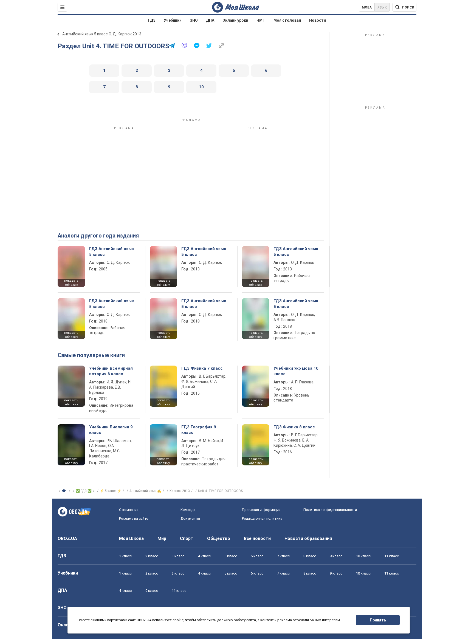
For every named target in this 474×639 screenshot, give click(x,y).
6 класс (257, 556)
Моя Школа (131, 538)
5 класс (230, 556)
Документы (190, 518)
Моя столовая (287, 20)
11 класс (391, 556)
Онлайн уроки (235, 20)
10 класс (363, 556)
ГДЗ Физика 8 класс (294, 427)
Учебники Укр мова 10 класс (295, 371)
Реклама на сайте (133, 518)
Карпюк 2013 (180, 491)
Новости (317, 20)
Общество (218, 538)
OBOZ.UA (67, 538)
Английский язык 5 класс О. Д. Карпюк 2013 (101, 34)
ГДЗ (152, 20)
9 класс (336, 556)
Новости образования (308, 538)
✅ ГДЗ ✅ (84, 491)
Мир (161, 538)
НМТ (260, 20)
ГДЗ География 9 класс (198, 430)
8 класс (309, 556)
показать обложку (71, 283)
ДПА (210, 20)
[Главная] (64, 491)
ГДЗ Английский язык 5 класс (111, 251)
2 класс (151, 556)
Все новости (257, 538)
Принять (378, 620)
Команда (187, 510)
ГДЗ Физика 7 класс (202, 368)
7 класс (283, 556)
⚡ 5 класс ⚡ (110, 491)
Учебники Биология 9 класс (111, 430)
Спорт (186, 538)
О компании (129, 510)
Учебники (173, 20)
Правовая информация (261, 510)
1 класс (125, 556)
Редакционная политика (262, 518)
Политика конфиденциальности (330, 510)
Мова (367, 7)
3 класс (178, 556)
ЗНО (194, 20)
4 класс (204, 556)
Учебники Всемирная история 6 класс (111, 371)
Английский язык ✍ (145, 491)
